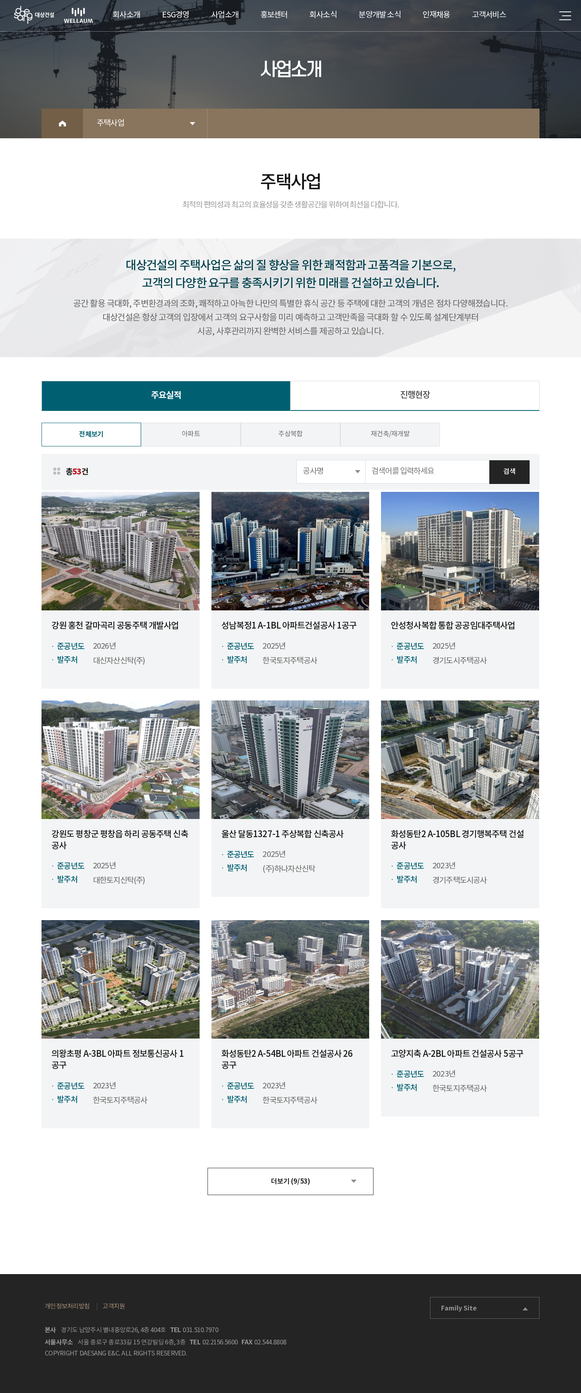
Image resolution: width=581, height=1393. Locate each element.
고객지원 (113, 1306)
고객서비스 (489, 15)
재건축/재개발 (390, 434)
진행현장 (415, 395)
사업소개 (224, 15)
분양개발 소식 (379, 15)
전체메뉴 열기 (565, 16)
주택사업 (110, 123)
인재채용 (436, 15)
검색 (509, 472)
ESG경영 (175, 15)
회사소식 (323, 15)
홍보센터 (274, 15)
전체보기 (91, 434)
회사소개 (126, 15)
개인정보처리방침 (67, 1306)
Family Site (459, 1308)
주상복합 (290, 434)
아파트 (191, 434)
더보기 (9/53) (290, 1181)
